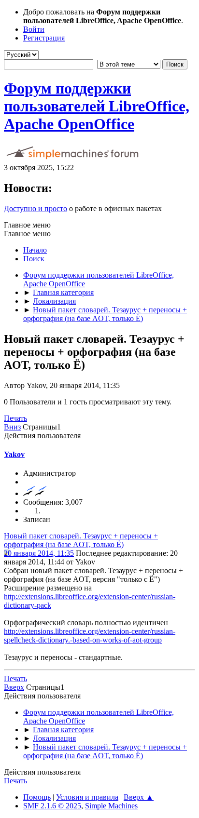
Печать (15, 418)
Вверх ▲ (139, 797)
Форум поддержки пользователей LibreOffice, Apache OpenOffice (96, 106)
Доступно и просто (35, 208)
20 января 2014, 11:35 (39, 553)
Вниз (12, 427)
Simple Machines (111, 806)
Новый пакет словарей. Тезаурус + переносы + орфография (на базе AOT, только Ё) (81, 540)
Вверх (14, 687)
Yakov (14, 454)
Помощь (37, 797)
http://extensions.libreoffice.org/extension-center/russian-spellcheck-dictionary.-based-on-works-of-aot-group (89, 635)
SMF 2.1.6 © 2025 (52, 806)
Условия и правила (87, 797)
